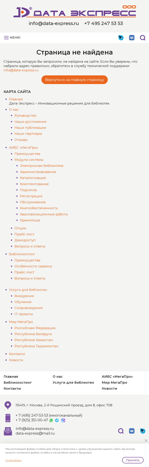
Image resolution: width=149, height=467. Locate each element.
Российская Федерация (35, 328)
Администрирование (38, 172)
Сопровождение (29, 308)
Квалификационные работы (44, 214)
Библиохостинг (22, 254)
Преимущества (27, 154)
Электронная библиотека (41, 166)
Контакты (17, 354)
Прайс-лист (24, 234)
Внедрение (24, 296)
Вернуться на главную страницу (74, 80)
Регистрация (31, 196)
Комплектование (34, 184)
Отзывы (21, 140)
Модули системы (29, 160)
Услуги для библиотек (28, 290)
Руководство (25, 116)
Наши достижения (30, 122)
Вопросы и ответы (30, 246)
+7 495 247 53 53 (103, 23)
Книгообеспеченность (39, 208)
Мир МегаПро (21, 322)
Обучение (23, 302)
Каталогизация (33, 178)
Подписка (28, 190)
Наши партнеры (28, 134)
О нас (14, 110)
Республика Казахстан (34, 340)
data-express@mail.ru (35, 433)
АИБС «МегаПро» (23, 148)
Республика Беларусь (33, 334)
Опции (20, 228)
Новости (16, 360)
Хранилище (30, 220)
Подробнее (13, 460)
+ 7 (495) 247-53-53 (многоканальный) (49, 415)
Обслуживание (33, 202)
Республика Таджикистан (37, 346)
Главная (16, 99)
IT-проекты (24, 314)
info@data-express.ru (54, 23)
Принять (133, 460)
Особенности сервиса (33, 266)
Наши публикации (30, 128)
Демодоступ (25, 240)
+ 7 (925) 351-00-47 (32, 420)
